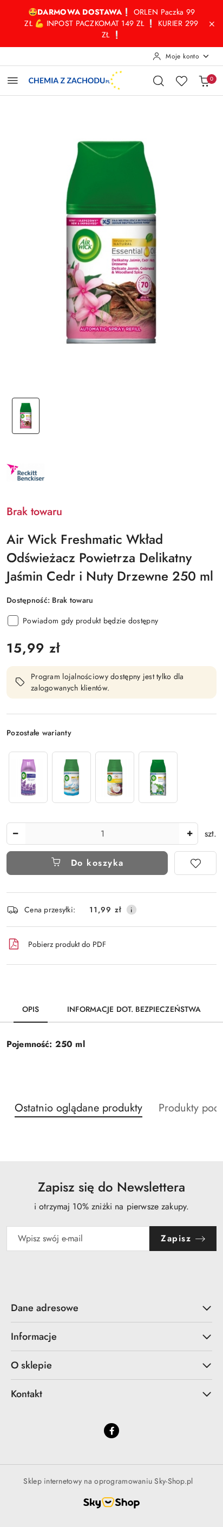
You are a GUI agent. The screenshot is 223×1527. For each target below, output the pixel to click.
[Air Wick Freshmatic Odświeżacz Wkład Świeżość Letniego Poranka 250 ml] (158, 777)
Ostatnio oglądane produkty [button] (78, 1108)
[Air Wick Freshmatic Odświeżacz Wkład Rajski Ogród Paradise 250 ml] (115, 777)
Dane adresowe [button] (44, 1308)
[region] (93, 777)
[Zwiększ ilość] (189, 833)
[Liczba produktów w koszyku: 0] (204, 80)
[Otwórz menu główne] (12, 80)
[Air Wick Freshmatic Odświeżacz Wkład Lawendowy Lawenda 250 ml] (28, 777)
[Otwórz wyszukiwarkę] (159, 80)
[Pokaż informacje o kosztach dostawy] (131, 910)
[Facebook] (111, 1430)
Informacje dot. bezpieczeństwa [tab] (134, 1009)
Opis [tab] (31, 1009)
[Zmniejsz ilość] (15, 833)
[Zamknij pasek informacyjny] (212, 24)
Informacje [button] (34, 1336)
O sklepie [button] (31, 1365)
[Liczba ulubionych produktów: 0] (181, 80)
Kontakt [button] (26, 1394)
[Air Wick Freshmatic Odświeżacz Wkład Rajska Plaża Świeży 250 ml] (71, 777)
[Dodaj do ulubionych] (195, 863)
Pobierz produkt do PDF (67, 944)
